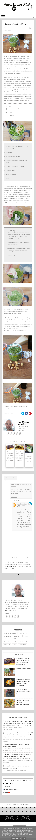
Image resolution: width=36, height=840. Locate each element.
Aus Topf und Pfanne (10, 633)
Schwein (28, 641)
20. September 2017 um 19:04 (23, 505)
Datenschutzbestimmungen (13, 566)
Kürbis (15, 639)
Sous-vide (7, 644)
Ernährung (17, 636)
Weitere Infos (16, 838)
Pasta (24, 406)
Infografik (7, 639)
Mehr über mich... (11, 610)
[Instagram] (23, 818)
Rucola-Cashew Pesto (23, 669)
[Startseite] (18, 575)
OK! (24, 838)
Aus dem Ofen (24, 633)
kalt (15, 644)
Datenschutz (22, 826)
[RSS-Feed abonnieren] (7, 818)
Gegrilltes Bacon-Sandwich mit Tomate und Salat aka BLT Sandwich (19, 456)
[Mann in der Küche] (18, 6)
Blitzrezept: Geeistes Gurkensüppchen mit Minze (29, 458)
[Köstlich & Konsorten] (10, 789)
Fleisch (26, 636)
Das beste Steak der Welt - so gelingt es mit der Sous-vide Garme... (10, 456)
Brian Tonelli (15, 484)
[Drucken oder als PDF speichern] (30, 28)
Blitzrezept (18, 406)
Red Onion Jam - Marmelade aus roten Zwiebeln (23, 692)
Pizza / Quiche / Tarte (10, 641)
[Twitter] (17, 818)
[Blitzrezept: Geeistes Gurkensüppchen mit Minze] (29, 448)
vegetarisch (7, 408)
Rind (21, 641)
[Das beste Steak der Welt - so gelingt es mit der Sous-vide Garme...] (10, 447)
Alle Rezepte (10, 406)
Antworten (14, 497)
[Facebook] (12, 818)
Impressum (16, 826)
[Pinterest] (28, 818)
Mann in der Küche (22, 504)
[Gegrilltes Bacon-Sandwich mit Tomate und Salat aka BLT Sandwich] (19, 447)
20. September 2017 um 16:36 (21, 485)
